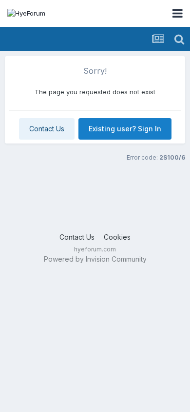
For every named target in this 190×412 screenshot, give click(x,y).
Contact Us (46, 128)
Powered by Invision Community (95, 259)
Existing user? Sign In (125, 128)
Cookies (117, 237)
